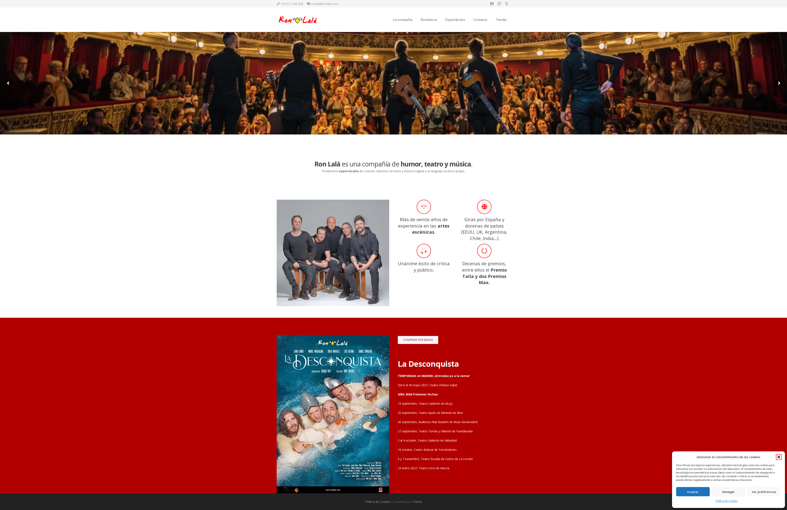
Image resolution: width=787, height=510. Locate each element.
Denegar (728, 492)
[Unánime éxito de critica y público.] (424, 251)
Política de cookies (726, 501)
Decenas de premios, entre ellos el (484, 272)
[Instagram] (499, 3)
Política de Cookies (377, 502)
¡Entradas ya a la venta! (452, 376)
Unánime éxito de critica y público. (424, 266)
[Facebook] (492, 3)
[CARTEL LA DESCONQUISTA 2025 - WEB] (333, 414)
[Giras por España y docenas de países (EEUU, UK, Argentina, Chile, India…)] (484, 207)
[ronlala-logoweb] (298, 19)
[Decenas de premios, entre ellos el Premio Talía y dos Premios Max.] (484, 251)
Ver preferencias (764, 492)
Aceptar (693, 492)
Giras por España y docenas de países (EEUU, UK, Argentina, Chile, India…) (484, 228)
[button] (779, 457)
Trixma (417, 502)
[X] (506, 3)
